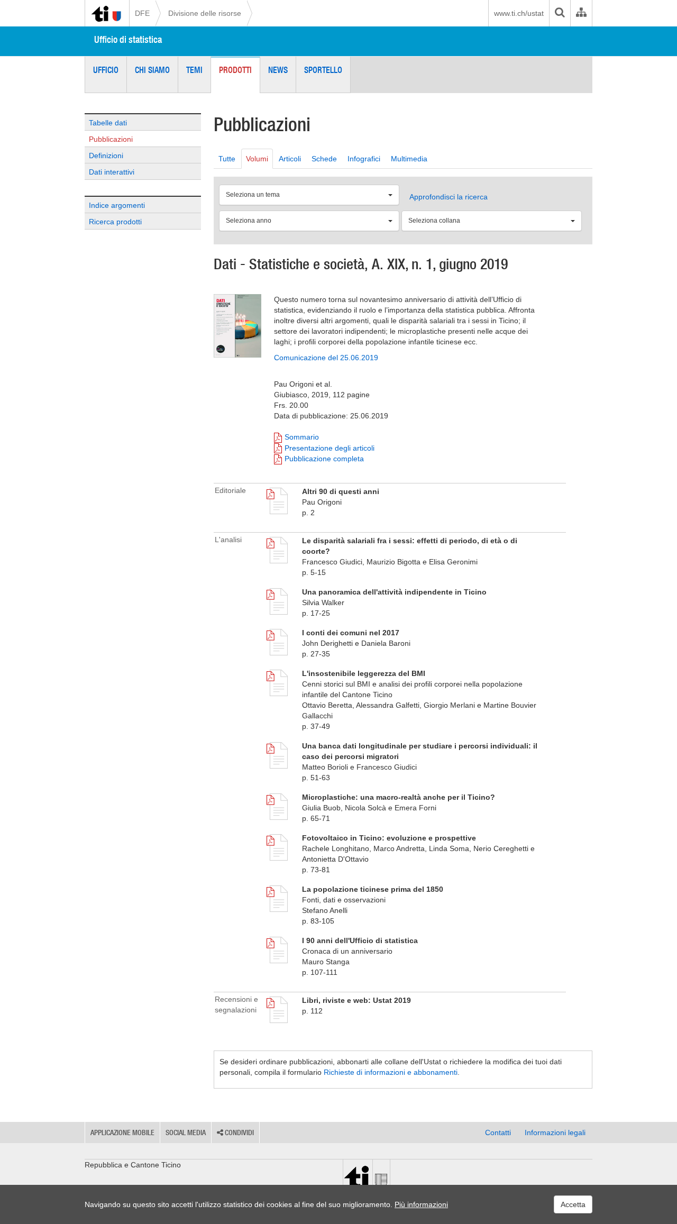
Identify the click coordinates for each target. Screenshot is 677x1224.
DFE (142, 13)
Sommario (302, 437)
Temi (194, 70)
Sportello (323, 70)
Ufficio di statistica (128, 39)
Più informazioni (421, 1204)
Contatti (498, 1132)
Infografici (363, 158)
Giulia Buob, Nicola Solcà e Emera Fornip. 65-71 (398, 808)
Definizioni (106, 155)
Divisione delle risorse (204, 13)
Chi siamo (152, 70)
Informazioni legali (555, 1132)
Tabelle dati (108, 122)
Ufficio (105, 70)
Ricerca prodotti (115, 221)
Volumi (257, 158)
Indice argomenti (117, 205)
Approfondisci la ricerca (448, 197)
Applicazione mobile (122, 1132)
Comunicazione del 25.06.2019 (326, 357)
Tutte (226, 158)
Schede (324, 158)
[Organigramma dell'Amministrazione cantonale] (581, 13)
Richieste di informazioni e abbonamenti (391, 1072)
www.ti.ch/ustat (519, 13)
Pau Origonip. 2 (340, 502)
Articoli (290, 158)
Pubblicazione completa (324, 458)
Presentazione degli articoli (329, 448)
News (278, 70)
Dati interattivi (111, 172)
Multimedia (409, 158)
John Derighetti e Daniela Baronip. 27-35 (356, 643)
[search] (559, 13)
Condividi (238, 1132)
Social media (186, 1132)
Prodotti (235, 70)
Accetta (573, 1204)
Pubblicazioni (111, 139)
